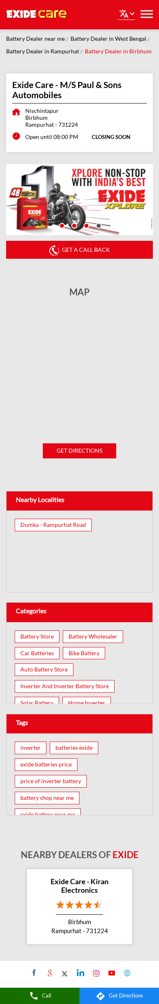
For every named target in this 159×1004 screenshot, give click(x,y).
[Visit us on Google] (49, 972)
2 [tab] (73, 225)
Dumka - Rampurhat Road (53, 525)
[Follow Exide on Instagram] (95, 972)
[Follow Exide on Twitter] (64, 972)
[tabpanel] (79, 199)
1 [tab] (61, 225)
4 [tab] (98, 225)
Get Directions (79, 450)
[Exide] (36, 14)
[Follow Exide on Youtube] (111, 972)
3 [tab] (86, 225)
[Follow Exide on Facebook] (33, 972)
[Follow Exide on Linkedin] (80, 972)
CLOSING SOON (111, 137)
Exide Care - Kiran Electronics (79, 886)
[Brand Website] (126, 972)
